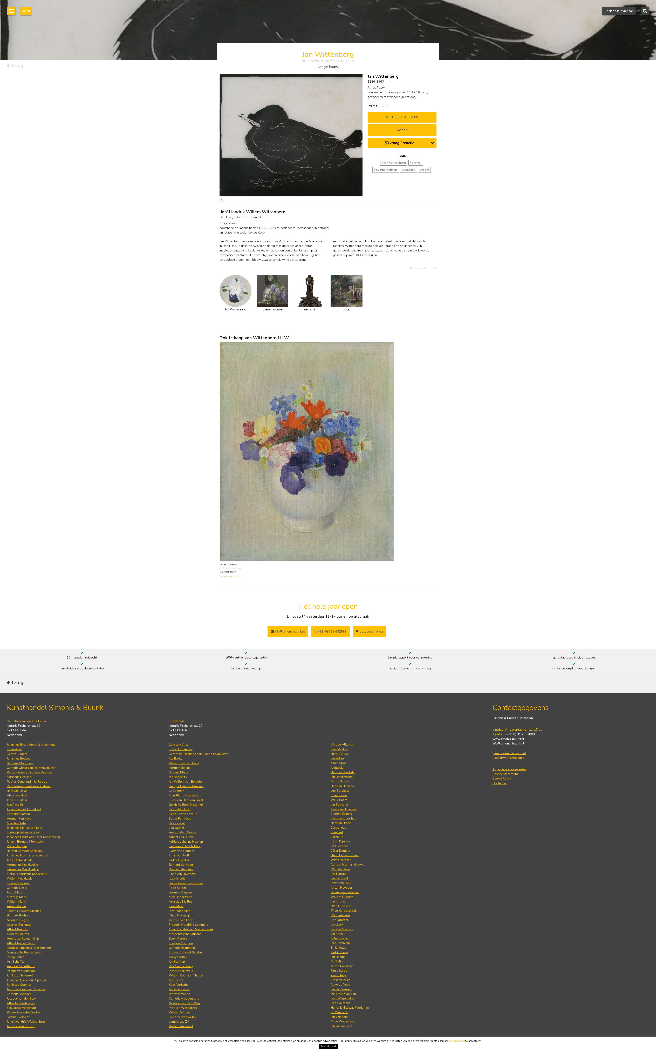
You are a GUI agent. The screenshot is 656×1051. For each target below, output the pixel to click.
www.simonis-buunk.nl (508, 739)
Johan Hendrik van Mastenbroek (191, 929)
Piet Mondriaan (179, 911)
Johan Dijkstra (340, 841)
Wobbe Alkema (342, 744)
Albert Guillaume (181, 837)
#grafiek (415, 163)
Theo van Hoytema (182, 874)
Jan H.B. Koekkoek (19, 860)
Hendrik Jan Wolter (182, 1017)
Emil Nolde (338, 948)
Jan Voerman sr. (179, 994)
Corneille (337, 837)
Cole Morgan (339, 938)
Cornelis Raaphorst (182, 948)
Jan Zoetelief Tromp (21, 1026)
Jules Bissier (339, 795)
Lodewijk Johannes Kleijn (24, 832)
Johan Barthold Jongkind (24, 809)
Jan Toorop (176, 980)
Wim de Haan (340, 869)
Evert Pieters (178, 938)
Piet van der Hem (181, 869)
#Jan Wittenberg (394, 163)
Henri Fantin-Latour (183, 814)
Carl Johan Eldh (179, 809)
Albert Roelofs (17, 929)
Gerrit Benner (340, 781)
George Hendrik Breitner (186, 786)
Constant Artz (178, 745)
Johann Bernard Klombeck (25, 842)
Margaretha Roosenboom (24, 952)
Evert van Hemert (181, 851)
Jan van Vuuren (341, 989)
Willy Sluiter (178, 957)
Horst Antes (339, 754)
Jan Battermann (342, 777)
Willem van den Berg (184, 763)
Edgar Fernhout (180, 818)
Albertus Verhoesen (21, 1003)
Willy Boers (339, 800)
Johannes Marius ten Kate (25, 828)
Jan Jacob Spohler (19, 985)
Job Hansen (338, 874)
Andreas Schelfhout (21, 966)
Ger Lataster (339, 920)
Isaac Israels (177, 878)
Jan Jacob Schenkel (20, 975)
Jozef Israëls (15, 805)
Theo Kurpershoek (344, 911)
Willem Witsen (179, 1012)
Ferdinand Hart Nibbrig (185, 846)
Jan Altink (337, 758)
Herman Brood (341, 823)
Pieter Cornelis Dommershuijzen (29, 772)
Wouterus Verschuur (21, 1008)
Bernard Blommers (20, 763)
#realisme (408, 170)
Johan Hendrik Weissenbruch (27, 1022)
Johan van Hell (179, 855)
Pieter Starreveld (181, 971)
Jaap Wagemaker (342, 998)
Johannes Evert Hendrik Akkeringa (31, 745)
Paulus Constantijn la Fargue (27, 782)
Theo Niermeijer (180, 915)
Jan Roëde (338, 957)
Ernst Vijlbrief (340, 980)
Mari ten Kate (16, 823)
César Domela (340, 851)
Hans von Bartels (342, 772)
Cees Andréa (339, 749)
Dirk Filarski (177, 823)
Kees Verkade (178, 985)
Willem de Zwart (181, 1026)
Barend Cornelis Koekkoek (25, 851)
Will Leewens (340, 915)
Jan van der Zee (341, 1026)
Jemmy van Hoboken (345, 892)
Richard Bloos (178, 772)
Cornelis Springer (19, 994)
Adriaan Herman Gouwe (347, 864)
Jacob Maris (15, 892)
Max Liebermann (180, 897)
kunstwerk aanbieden (509, 758)
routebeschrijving (370, 631)
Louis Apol (14, 749)
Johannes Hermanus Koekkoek (28, 855)
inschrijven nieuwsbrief (510, 753)
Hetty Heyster (179, 860)
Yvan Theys (338, 975)
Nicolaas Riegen (18, 920)
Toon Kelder (177, 888)
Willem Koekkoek (19, 878)
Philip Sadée (15, 957)
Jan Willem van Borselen (186, 782)
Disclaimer (500, 783)
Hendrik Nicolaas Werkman (350, 1008)
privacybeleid (457, 1041)
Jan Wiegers (339, 1017)
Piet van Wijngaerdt (183, 1008)
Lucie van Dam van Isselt (186, 800)
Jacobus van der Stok (21, 998)
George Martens (342, 929)
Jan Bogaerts (178, 777)
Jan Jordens (338, 901)
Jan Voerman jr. (179, 989)
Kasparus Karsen (18, 814)
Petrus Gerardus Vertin (23, 1012)
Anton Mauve (16, 906)
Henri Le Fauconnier (345, 855)
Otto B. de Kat (341, 906)
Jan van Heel (339, 878)
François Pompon (181, 943)
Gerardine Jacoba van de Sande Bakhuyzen (198, 754)
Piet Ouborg (339, 952)
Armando (337, 768)
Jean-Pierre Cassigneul (185, 795)
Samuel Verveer (18, 1017)
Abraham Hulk (17, 795)
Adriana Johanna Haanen (186, 842)
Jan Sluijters (177, 962)
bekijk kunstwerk (229, 576)
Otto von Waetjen (343, 994)
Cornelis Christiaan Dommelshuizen (31, 768)
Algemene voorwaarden (510, 769)
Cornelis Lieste (17, 888)
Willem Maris (16, 902)
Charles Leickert (18, 883)
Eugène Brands (341, 814)
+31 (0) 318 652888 (403, 117)
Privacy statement (505, 774)
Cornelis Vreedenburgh (185, 998)
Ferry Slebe (339, 971)
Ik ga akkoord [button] (328, 1046)
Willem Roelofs (18, 934)
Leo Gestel (176, 828)
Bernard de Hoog (181, 865)
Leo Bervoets (340, 791)
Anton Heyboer (341, 888)
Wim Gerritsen (341, 860)
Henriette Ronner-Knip (23, 938)
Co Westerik (339, 1012)
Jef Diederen (339, 846)
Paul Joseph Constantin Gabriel (29, 786)
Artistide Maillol (180, 902)
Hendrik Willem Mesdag (24, 911)
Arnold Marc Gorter (182, 832)
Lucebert (337, 924)
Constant (337, 832)
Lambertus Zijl (179, 1022)
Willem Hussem (342, 897)
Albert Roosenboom (21, 943)
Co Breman (176, 791)
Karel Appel (339, 763)
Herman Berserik (342, 786)
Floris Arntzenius (181, 749)
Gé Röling (337, 961)
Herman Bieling (180, 768)
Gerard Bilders (17, 754)
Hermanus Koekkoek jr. (23, 869)
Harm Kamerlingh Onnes (186, 883)
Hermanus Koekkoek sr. (23, 865)
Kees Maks (176, 906)
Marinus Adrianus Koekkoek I (27, 874)
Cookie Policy (502, 778)
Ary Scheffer (15, 962)
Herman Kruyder (180, 892)
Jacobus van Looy (181, 920)
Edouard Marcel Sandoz (185, 952)
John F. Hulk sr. (17, 800)
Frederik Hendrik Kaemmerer (189, 925)
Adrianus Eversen (19, 777)
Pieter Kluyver (17, 846)
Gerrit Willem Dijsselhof (186, 805)
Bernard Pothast (18, 915)
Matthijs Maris (17, 897)
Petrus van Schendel (21, 971)
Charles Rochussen (20, 925)
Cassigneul (338, 828)
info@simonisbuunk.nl (289, 631)
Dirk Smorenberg (181, 966)
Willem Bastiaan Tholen (186, 975)
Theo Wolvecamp (343, 1021)
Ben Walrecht (340, 1003)
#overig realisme (386, 170)
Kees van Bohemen (344, 809)
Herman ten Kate (19, 818)
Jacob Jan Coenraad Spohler (26, 989)
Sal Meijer (338, 934)
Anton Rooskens (342, 966)
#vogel (424, 170)
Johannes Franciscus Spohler (26, 980)
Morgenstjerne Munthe (185, 934)
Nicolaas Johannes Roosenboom (29, 948)
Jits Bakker (176, 758)
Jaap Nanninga (341, 943)
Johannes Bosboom (20, 758)
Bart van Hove (17, 791)
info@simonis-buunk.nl (508, 743)
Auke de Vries (340, 984)
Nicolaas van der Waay (184, 1003)
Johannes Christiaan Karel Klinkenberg (33, 837)
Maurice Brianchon (343, 818)
